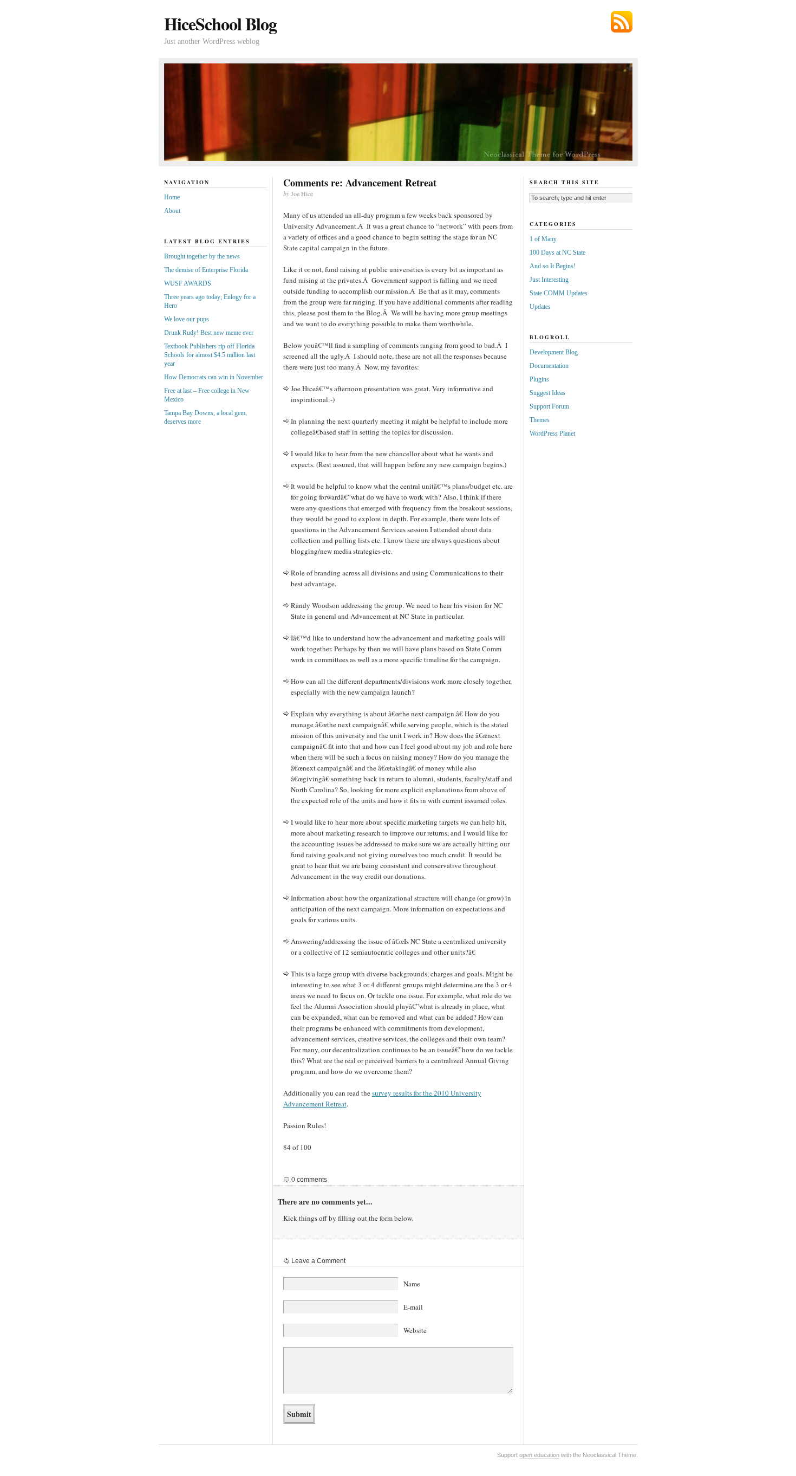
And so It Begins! (553, 266)
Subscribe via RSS (621, 22)
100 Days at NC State (557, 252)
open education (539, 1455)
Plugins (539, 379)
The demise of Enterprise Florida (206, 270)
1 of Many (543, 239)
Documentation (549, 366)
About (172, 211)
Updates (540, 306)
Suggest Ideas (547, 393)
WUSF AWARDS (187, 283)
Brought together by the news (202, 256)
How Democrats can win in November (213, 377)
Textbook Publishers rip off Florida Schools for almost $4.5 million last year (209, 354)
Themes (540, 420)
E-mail (413, 1307)
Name (411, 1284)
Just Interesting (549, 279)
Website (415, 1330)
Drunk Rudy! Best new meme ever (208, 332)
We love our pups (186, 319)
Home (172, 197)
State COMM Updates (559, 293)
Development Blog (554, 352)
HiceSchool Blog (220, 23)
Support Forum (549, 406)
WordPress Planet (552, 433)
